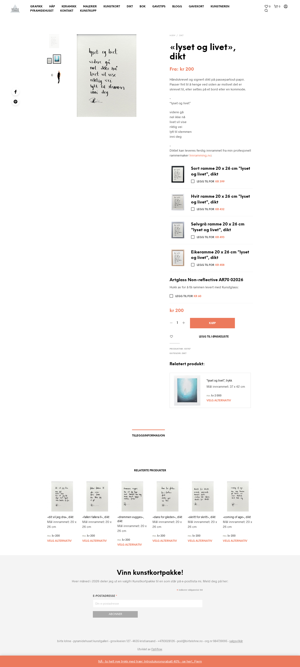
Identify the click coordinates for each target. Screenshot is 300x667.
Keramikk (69, 6)
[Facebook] (15, 91)
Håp (52, 6)
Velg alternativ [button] (219, 400)
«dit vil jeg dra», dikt (60, 517)
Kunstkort (111, 6)
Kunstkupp (88, 11)
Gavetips (159, 6)
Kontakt (66, 11)
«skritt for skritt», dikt (202, 517)
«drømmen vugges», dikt (130, 519)
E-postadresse (105, 597)
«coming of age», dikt (237, 517)
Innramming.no (200, 155)
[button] (178, 174)
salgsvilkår (236, 641)
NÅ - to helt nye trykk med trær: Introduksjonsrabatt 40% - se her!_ (146, 661)
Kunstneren (220, 6)
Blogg (177, 6)
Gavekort (196, 6)
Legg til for (210, 181)
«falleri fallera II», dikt (95, 517)
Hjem (172, 35)
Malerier (90, 6)
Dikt (130, 6)
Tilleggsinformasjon (148, 435)
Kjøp (212, 323)
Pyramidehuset (41, 11)
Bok (143, 6)
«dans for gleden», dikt (167, 517)
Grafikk (36, 6)
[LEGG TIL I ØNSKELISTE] (59, 512)
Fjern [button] (198, 661)
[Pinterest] (15, 101)
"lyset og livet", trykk (219, 380)
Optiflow (156, 649)
